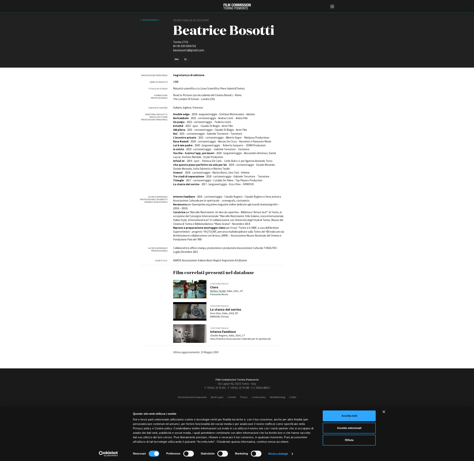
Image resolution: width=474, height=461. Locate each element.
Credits (292, 397)
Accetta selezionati (349, 428)
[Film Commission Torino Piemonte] (237, 6)
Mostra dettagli (278, 453)
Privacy (244, 397)
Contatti (232, 397)
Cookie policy (259, 397)
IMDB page (176, 59)
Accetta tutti (349, 415)
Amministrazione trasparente (192, 397)
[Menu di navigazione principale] (332, 7)
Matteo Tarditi (218, 291)
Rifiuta (349, 440)
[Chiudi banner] (384, 411)
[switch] (188, 454)
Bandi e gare (217, 397)
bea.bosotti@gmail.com (188, 50)
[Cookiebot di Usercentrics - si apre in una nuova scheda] (108, 454)
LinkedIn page (185, 59)
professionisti (150, 20)
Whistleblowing (277, 397)
